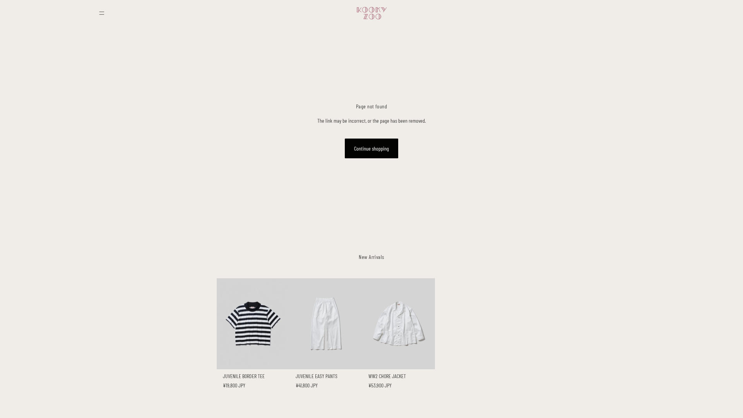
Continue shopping (371, 148)
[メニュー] (102, 13)
